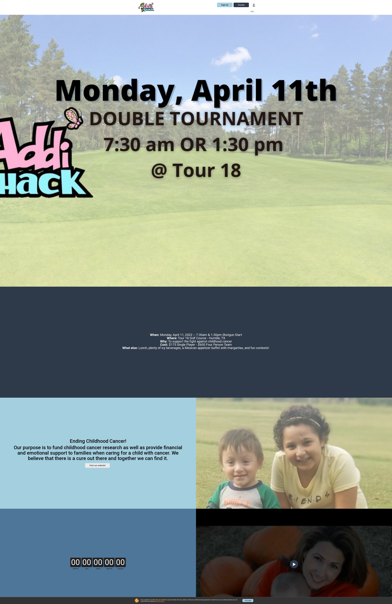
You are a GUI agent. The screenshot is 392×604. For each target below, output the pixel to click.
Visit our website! (97, 465)
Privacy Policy (160, 601)
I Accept (247, 601)
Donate (241, 5)
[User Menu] (254, 5)
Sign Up (224, 5)
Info (252, 11)
